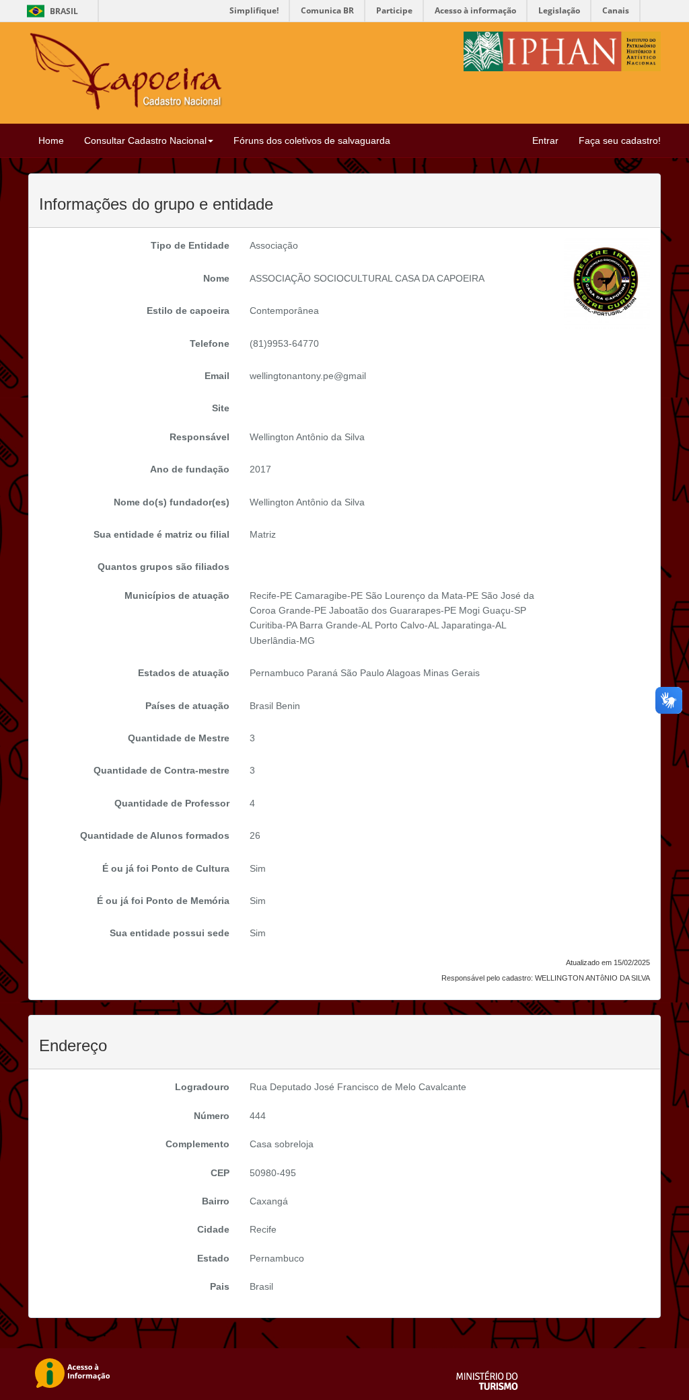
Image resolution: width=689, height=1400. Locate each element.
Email (217, 375)
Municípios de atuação (176, 595)
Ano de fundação (189, 469)
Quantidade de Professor (171, 803)
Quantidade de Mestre (178, 738)
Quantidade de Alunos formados (154, 835)
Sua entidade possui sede (169, 933)
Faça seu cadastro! (620, 140)
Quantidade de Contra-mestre (161, 770)
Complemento (197, 1144)
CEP (220, 1172)
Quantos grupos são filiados (163, 566)
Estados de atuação (183, 672)
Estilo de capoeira (188, 310)
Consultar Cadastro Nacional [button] (145, 140)
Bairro (215, 1201)
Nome (216, 278)
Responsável (199, 436)
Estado (213, 1258)
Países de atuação (187, 705)
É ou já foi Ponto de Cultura (165, 868)
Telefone (209, 343)
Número (211, 1115)
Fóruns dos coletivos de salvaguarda (311, 140)
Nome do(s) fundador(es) (171, 502)
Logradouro (202, 1086)
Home (51, 140)
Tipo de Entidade (190, 245)
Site (220, 408)
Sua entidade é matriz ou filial (161, 534)
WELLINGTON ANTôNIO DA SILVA (592, 978)
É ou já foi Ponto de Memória (163, 900)
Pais (219, 1286)
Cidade (213, 1229)
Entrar (545, 140)
